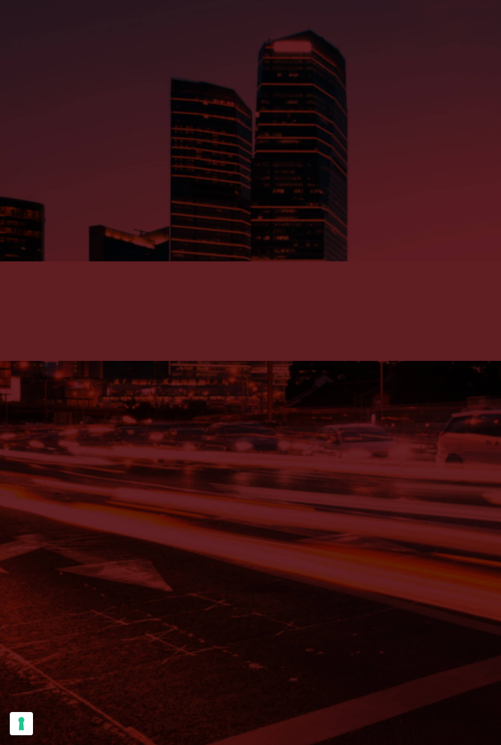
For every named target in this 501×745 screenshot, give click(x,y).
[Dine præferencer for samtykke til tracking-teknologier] (21, 723)
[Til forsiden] (250, 142)
